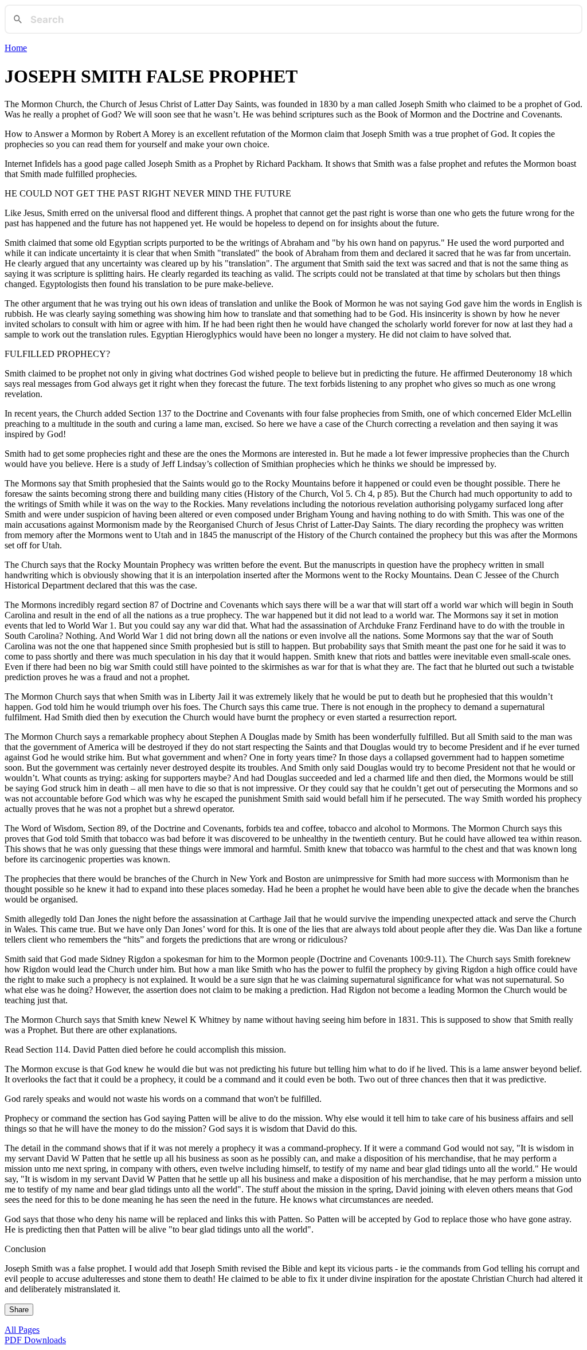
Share (19, 1309)
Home (16, 48)
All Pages (22, 1330)
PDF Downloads (35, 1340)
